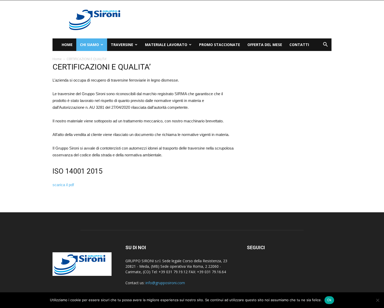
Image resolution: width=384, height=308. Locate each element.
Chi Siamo (89, 44)
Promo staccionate (219, 44)
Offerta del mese (264, 44)
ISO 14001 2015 (77, 171)
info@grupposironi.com (165, 282)
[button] (325, 45)
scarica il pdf (63, 184)
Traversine (122, 44)
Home (67, 44)
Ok (329, 300)
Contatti (299, 44)
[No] (377, 300)
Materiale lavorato (166, 44)
